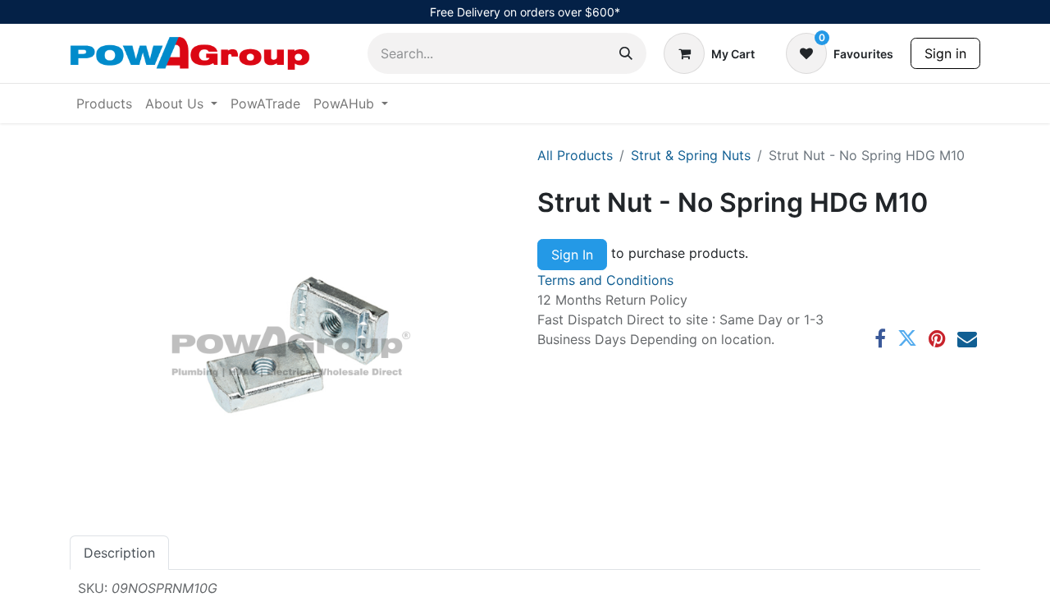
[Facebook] (880, 338)
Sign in (945, 53)
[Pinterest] (937, 338)
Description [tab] (119, 552)
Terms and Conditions (605, 280)
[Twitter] (907, 338)
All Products (575, 155)
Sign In (572, 254)
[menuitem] (104, 103)
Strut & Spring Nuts (691, 155)
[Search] (625, 53)
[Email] (967, 338)
